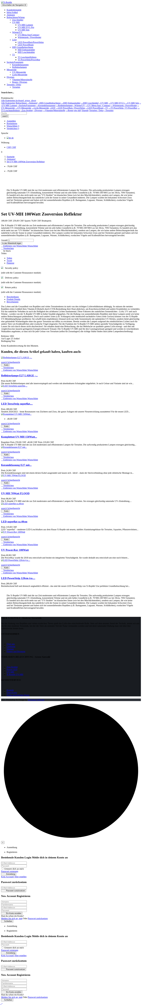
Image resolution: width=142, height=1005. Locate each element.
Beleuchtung (21, 103)
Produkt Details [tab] (13, 299)
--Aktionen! (32, 103)
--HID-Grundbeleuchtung (49, 103)
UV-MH (10, 672)
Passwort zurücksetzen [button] (38, 918)
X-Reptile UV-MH (15, 674)
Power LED (12, 669)
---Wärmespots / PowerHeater (124, 105)
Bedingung (6, 341)
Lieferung (11, 646)
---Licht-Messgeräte (40, 108)
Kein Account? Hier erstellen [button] (13, 877)
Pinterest (10, 263)
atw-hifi (77, 110)
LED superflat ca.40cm (14, 521)
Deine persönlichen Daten (18, 695)
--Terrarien (108, 110)
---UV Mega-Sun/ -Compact (97, 105)
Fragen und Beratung (16, 651)
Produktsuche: (7, 98)
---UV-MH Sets (132, 103)
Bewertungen (12, 302)
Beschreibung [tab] (13, 297)
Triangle (85, 110)
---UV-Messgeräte (23, 108)
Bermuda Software (36, 700)
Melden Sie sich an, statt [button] (11, 918)
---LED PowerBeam (94, 108)
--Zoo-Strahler (26, 110)
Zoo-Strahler (12, 667)
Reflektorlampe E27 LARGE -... (19, 375)
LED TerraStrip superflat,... (17, 403)
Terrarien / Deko (96, 110)
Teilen (9, 258)
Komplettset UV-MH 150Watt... (19, 436)
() (13, 126)
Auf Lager (5, 338)
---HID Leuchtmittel (90, 103)
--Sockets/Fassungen (27, 105)
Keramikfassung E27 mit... (16, 465)
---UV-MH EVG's (117, 103)
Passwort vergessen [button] (9, 871)
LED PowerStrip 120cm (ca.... (18, 578)
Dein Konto (12, 692)
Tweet (9, 260)
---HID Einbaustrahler (70, 103)
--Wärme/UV (79, 105)
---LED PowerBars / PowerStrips (70, 108)
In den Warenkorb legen (11, 243)
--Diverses (37, 110)
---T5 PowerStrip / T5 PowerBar (122, 108)
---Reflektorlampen (64, 105)
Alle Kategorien (8, 103)
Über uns (11, 644)
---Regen (69, 110)
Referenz (5, 336)
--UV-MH (103, 103)
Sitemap (10, 649)
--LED (52, 108)
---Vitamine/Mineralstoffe (54, 110)
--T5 (106, 108)
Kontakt (10, 690)
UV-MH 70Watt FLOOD (15, 493)
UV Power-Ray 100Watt (15, 549)
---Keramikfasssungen (45, 105)
